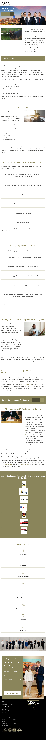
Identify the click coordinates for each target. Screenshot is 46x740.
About (3, 721)
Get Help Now (5, 14)
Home (3, 719)
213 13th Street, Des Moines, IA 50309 (7, 703)
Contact (15, 723)
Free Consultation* (36, 49)
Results (14, 719)
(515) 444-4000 (5, 706)
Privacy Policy (31, 707)
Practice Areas (5, 725)
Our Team (4, 723)
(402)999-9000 (35, 47)
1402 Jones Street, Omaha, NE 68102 (6, 711)
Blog (14, 721)
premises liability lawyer (26, 384)
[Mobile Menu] (44, 3)
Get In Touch (36, 400)
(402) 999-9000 (5, 714)
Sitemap (36, 707)
